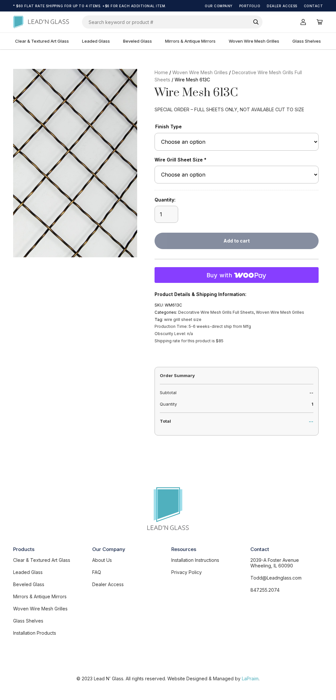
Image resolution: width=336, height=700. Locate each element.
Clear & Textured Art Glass (42, 41)
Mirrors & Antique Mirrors (190, 41)
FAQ (96, 572)
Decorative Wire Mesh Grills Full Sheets (216, 312)
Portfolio (250, 6)
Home (161, 72)
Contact (313, 6)
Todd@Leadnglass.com (276, 578)
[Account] (303, 22)
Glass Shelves (306, 41)
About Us (102, 560)
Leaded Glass (96, 41)
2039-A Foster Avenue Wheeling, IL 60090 (274, 562)
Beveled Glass (137, 41)
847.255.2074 (265, 590)
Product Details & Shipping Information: (200, 294)
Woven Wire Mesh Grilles (254, 41)
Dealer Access (282, 6)
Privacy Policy (186, 572)
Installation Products (34, 633)
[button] (126, 79)
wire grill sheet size (182, 319)
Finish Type (168, 126)
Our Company (219, 6)
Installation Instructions (195, 560)
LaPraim (250, 678)
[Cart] (319, 22)
